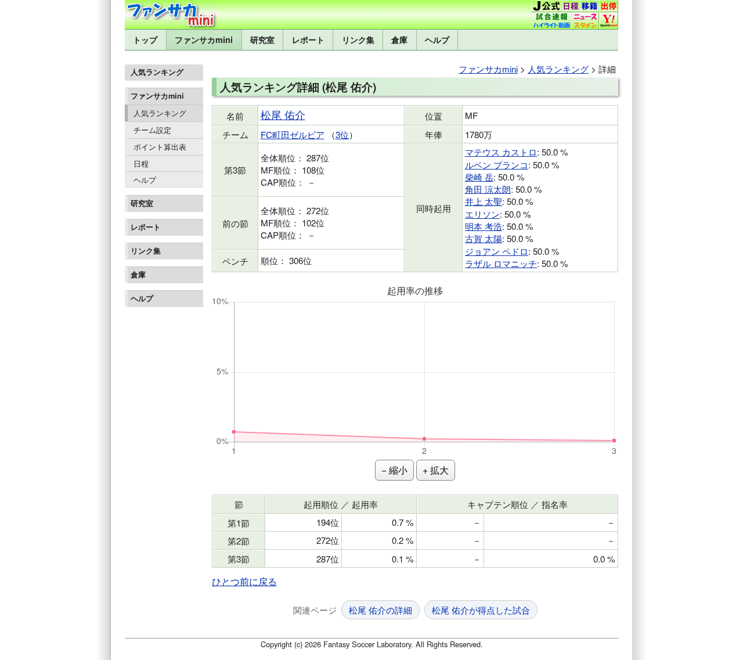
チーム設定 (152, 129)
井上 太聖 (483, 201)
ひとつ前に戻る (244, 581)
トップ (145, 39)
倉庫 (399, 39)
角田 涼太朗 (488, 189)
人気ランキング (160, 112)
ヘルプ (437, 39)
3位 (342, 134)
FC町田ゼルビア (292, 134)
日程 (141, 163)
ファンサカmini (204, 39)
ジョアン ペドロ (496, 251)
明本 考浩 (483, 226)
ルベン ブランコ (496, 164)
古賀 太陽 (483, 238)
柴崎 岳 (479, 177)
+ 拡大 (436, 470)
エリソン (482, 214)
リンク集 (358, 39)
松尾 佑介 (283, 114)
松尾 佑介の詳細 (380, 610)
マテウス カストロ (501, 152)
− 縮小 (394, 470)
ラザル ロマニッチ (501, 263)
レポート (308, 39)
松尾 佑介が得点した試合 (481, 610)
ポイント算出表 (160, 146)
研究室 (262, 39)
